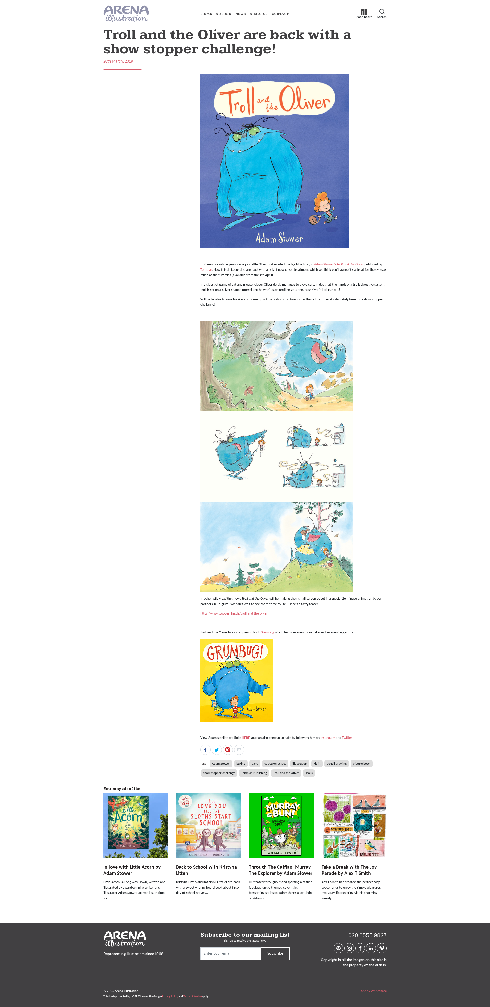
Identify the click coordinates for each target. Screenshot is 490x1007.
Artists (223, 14)
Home (206, 14)
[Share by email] (239, 750)
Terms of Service (192, 996)
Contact (280, 14)
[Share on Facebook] (205, 750)
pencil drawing (337, 763)
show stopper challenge (219, 773)
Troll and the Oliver (286, 773)
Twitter (347, 738)
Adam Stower (221, 763)
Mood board (363, 14)
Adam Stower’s (325, 264)
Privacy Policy (170, 996)
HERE (246, 738)
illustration (299, 763)
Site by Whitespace (374, 991)
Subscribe (275, 954)
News (240, 14)
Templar (206, 270)
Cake (255, 763)
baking (240, 763)
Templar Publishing (254, 773)
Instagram (328, 738)
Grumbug (267, 632)
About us (258, 14)
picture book (361, 763)
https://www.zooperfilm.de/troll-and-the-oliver (234, 614)
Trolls (309, 773)
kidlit (317, 763)
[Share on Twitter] (217, 750)
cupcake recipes (275, 763)
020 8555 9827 (367, 935)
